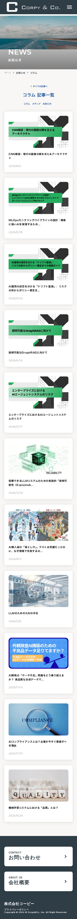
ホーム (7, 72)
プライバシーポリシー (16, 909)
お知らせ (20, 72)
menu (69, 7)
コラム (33, 72)
